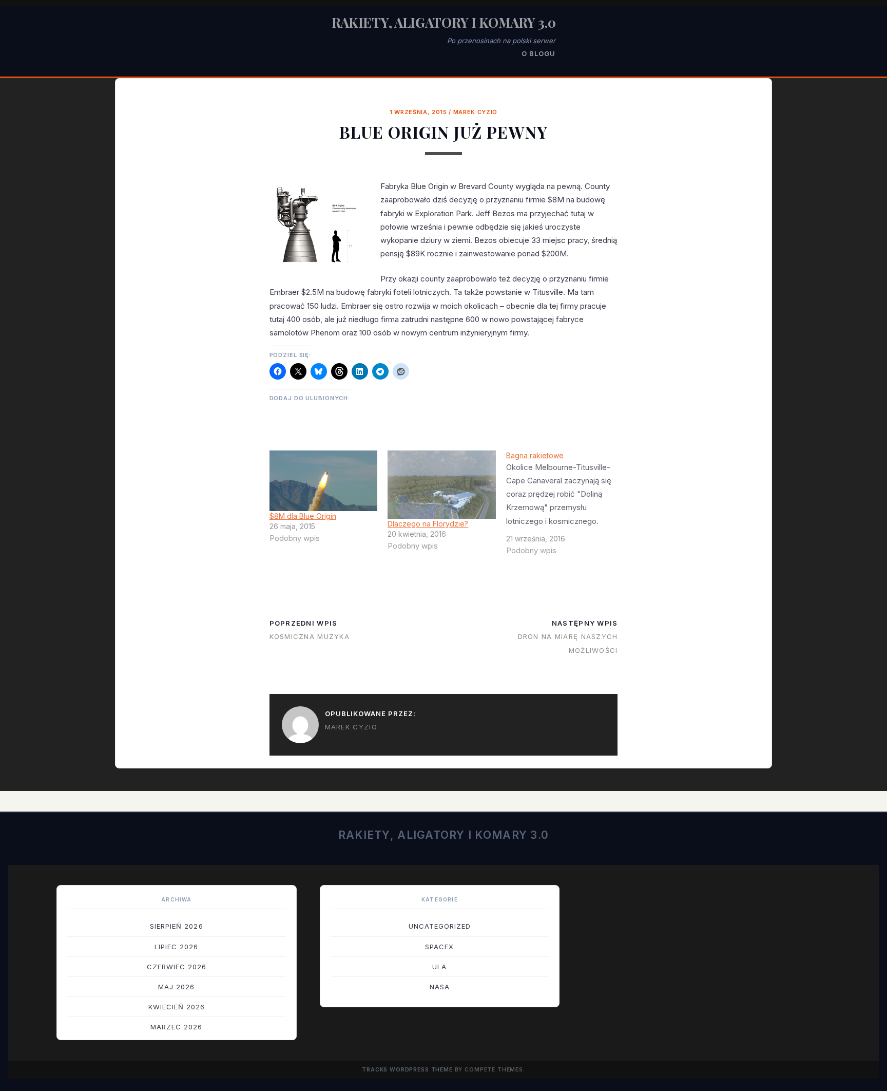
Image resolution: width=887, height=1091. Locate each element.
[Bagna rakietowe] (565, 506)
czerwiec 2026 (177, 967)
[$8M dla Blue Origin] (323, 480)
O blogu (538, 53)
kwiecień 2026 (176, 1007)
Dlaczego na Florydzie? (428, 523)
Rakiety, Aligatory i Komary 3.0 (444, 22)
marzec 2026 (176, 1027)
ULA (439, 967)
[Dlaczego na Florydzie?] (442, 484)
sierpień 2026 (176, 926)
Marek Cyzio (475, 112)
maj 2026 (176, 987)
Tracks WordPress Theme (407, 1069)
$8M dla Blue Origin (302, 516)
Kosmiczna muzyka (309, 636)
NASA (440, 987)
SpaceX (439, 947)
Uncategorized (440, 926)
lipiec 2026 (176, 947)
